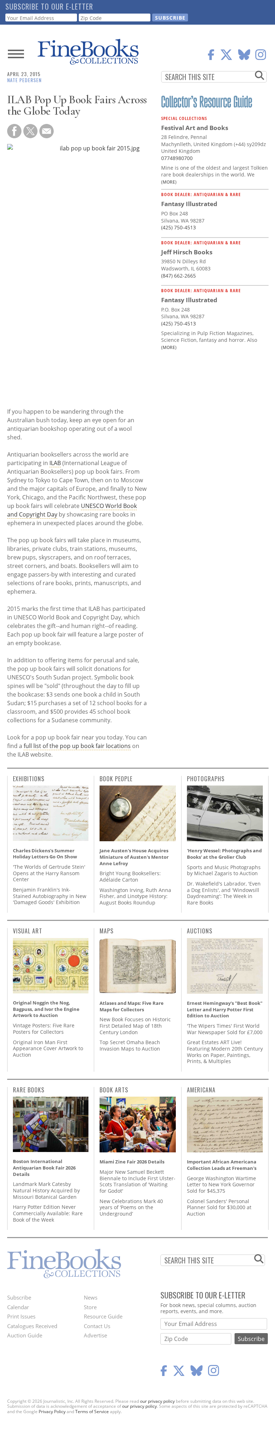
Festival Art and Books (194, 128)
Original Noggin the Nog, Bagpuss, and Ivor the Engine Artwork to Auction (46, 1008)
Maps (107, 931)
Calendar (18, 1307)
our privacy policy (157, 1401)
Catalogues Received (32, 1326)
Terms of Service (92, 1411)
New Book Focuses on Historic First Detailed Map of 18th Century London (135, 1025)
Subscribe (19, 1297)
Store (90, 1307)
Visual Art (27, 931)
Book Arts (114, 1090)
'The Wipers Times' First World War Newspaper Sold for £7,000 (224, 1029)
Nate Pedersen (24, 80)
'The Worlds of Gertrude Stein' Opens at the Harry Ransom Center (49, 873)
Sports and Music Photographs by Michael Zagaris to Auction (224, 870)
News (90, 1297)
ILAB (55, 463)
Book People (116, 778)
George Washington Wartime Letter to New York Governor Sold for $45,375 (221, 1184)
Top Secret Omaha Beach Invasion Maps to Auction (130, 1045)
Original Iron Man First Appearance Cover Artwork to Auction (48, 1048)
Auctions (199, 931)
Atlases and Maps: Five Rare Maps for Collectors (132, 1006)
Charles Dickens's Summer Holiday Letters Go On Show (45, 853)
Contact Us (97, 1326)
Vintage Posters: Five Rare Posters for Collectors (43, 1028)
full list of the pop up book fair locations (77, 746)
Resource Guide (103, 1316)
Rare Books (28, 1090)
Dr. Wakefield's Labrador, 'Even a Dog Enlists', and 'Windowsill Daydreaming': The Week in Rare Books (224, 893)
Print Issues (21, 1316)
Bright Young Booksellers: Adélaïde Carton (130, 876)
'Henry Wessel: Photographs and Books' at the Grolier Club (224, 853)
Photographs (206, 778)
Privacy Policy (52, 1411)
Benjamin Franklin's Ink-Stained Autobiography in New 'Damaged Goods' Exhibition (49, 896)
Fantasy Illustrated (189, 204)
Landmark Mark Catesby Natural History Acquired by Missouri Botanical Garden (46, 1190)
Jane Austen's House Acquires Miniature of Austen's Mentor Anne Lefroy (134, 856)
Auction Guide (24, 1335)
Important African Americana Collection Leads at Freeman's (221, 1164)
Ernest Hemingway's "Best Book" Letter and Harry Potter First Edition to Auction (224, 1009)
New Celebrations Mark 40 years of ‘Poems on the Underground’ (131, 1207)
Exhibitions (28, 778)
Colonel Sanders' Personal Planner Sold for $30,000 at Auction (219, 1207)
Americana (201, 1090)
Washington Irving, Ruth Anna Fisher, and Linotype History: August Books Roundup (135, 896)
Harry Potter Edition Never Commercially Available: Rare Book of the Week (48, 1213)
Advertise (95, 1335)
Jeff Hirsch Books (186, 252)
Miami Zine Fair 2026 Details (132, 1161)
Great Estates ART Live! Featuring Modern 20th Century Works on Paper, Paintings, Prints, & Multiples (225, 1051)
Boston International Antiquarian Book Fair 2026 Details (44, 1167)
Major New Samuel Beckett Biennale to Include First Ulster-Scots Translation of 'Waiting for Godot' (137, 1181)
